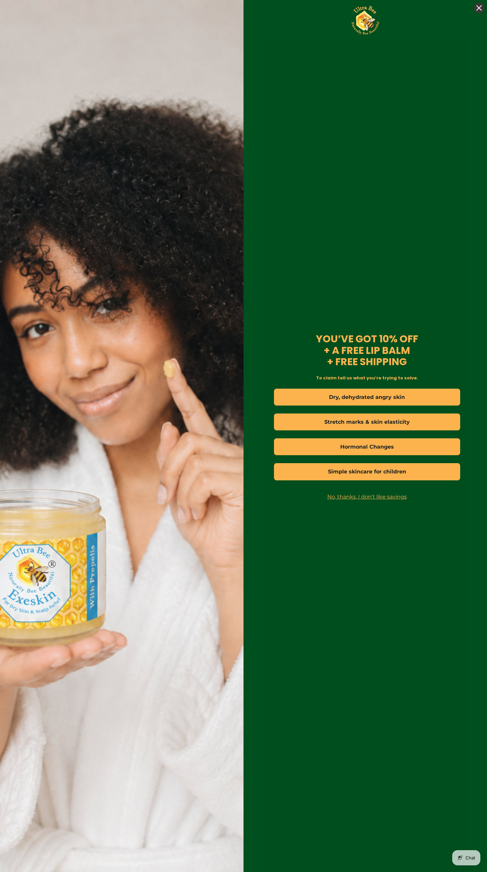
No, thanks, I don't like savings (367, 497)
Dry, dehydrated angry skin (367, 397)
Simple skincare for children (367, 471)
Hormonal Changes (367, 447)
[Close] (479, 8)
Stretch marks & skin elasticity (367, 422)
